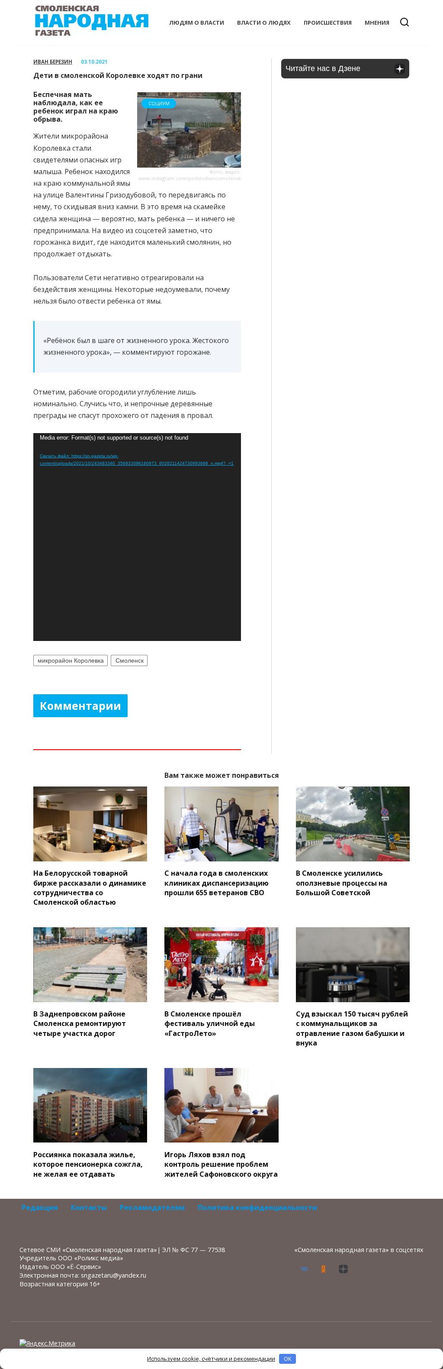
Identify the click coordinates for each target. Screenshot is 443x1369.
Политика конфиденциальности (257, 1207)
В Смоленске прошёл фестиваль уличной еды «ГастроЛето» (209, 1023)
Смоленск (130, 660)
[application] (137, 537)
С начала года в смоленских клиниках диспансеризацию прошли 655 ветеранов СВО (216, 882)
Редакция (40, 1207)
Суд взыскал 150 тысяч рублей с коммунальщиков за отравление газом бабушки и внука (352, 1028)
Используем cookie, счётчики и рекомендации (211, 1359)
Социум (159, 103)
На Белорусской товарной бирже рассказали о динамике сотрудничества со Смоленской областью (89, 887)
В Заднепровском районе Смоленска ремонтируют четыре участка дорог (79, 1023)
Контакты (89, 1207)
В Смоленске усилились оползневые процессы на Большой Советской (341, 882)
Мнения (377, 22)
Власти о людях (264, 22)
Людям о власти (196, 22)
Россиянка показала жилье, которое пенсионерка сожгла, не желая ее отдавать (88, 1163)
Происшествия (328, 22)
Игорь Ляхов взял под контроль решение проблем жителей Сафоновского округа (221, 1163)
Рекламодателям (152, 1207)
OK (288, 1359)
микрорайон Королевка (71, 660)
